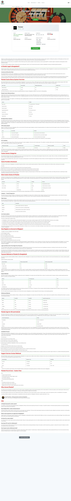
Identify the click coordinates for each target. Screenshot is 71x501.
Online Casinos (33, 2)
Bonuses (43, 2)
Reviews (39, 2)
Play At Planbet (35, 48)
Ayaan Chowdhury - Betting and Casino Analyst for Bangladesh (16, 396)
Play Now (35, 19)
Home (29, 2)
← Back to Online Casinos (24, 437)
